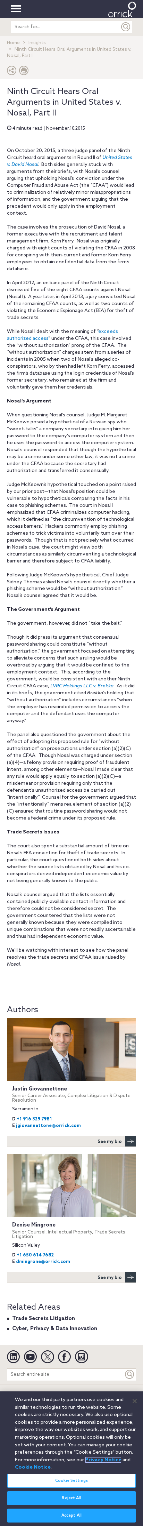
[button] (12, 72)
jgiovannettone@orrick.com (48, 1125)
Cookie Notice (33, 1467)
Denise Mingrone (68, 1230)
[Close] (134, 1401)
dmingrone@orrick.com (43, 1261)
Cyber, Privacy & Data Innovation (54, 1329)
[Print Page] (24, 72)
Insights (37, 43)
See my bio (110, 1141)
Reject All (71, 1498)
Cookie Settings (71, 1480)
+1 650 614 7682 (35, 1255)
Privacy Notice (103, 1460)
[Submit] (126, 27)
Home (13, 43)
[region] (71, 1458)
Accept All (71, 1515)
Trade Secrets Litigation (43, 1319)
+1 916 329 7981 (34, 1119)
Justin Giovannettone (71, 1094)
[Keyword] (130, 1374)
